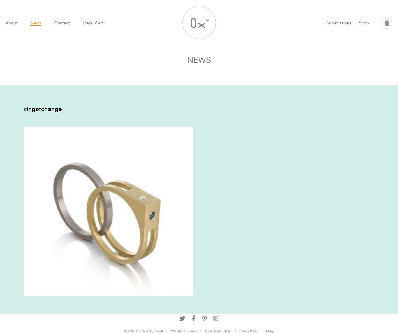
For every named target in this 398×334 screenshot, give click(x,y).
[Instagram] (215, 318)
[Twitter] (182, 318)
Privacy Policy (248, 331)
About (11, 22)
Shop (364, 22)
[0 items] (387, 23)
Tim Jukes (190, 331)
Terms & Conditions (218, 331)
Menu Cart (93, 22)
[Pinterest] (204, 318)
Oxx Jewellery (199, 22)
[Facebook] (193, 318)
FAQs (270, 331)
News (35, 22)
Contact (62, 22)
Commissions (338, 22)
